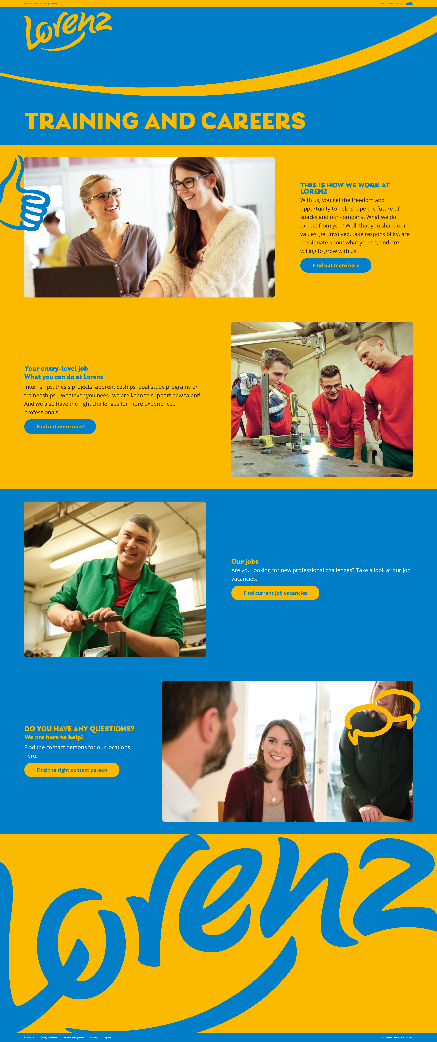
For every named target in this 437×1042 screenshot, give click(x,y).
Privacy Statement (48, 1037)
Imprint (107, 1037)
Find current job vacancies (275, 593)
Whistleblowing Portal (74, 1037)
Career (36, 3)
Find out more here (336, 265)
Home (27, 3)
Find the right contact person (71, 770)
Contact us (29, 1037)
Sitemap (94, 1037)
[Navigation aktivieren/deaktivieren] (409, 3)
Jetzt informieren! (238, 323)
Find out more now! (60, 426)
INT (398, 3)
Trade (383, 3)
